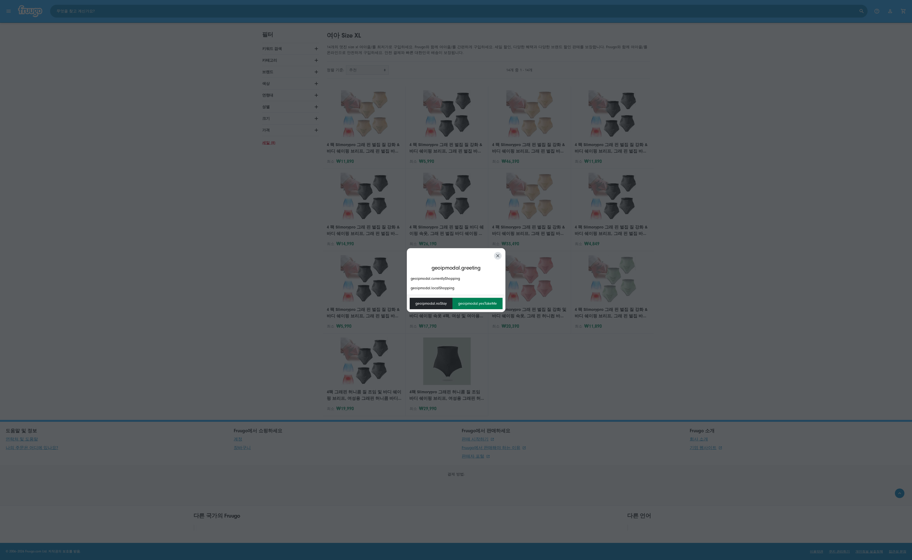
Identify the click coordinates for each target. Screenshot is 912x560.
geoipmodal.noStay (431, 303)
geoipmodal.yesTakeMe (477, 303)
